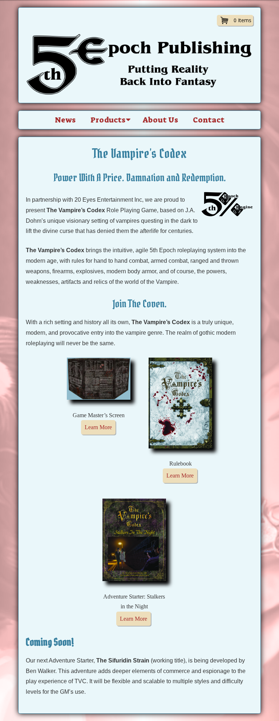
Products (107, 120)
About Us (160, 120)
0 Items (242, 20)
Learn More (98, 427)
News (65, 120)
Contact (209, 120)
